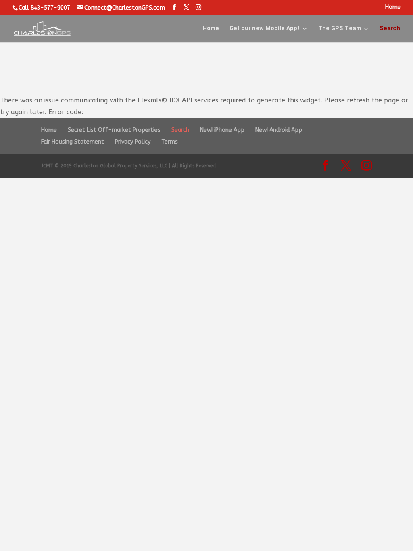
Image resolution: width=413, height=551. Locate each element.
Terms (169, 141)
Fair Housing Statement (72, 141)
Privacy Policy (132, 141)
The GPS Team (339, 29)
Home (393, 7)
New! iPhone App (222, 130)
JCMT (47, 166)
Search (390, 29)
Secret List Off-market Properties (114, 130)
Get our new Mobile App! (264, 29)
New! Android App (278, 130)
